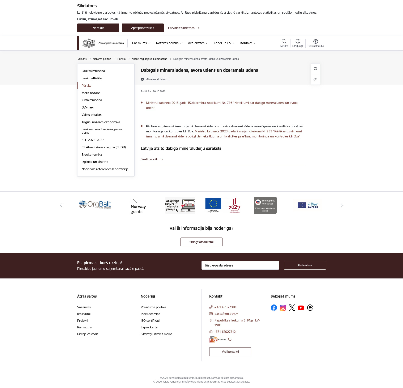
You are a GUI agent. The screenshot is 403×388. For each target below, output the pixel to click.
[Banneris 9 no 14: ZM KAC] (265, 205)
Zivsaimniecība (92, 100)
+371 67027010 (225, 307)
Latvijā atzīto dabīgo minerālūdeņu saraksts (181, 148)
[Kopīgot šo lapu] (315, 79)
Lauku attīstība (92, 78)
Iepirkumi (83, 314)
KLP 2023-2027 (93, 140)
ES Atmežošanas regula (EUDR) (104, 147)
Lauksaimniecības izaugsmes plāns (102, 131)
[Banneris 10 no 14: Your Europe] (307, 205)
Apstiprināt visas (142, 28)
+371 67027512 (225, 332)
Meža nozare (91, 93)
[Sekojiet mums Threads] (310, 307)
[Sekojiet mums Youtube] (301, 307)
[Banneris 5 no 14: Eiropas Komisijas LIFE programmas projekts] (95, 205)
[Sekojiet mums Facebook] (274, 307)
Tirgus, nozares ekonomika (101, 122)
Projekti (82, 321)
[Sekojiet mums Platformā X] (292, 307)
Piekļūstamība (150, 314)
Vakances (84, 307)
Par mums (84, 327)
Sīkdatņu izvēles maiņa (157, 334)
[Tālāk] (342, 205)
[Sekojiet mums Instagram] (283, 308)
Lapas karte (149, 327)
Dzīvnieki (88, 107)
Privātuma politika (153, 307)
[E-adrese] (217, 339)
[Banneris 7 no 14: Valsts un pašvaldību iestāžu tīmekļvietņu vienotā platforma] (180, 205)
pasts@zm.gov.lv (226, 314)
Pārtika (87, 86)
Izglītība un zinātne (95, 162)
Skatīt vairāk (149, 159)
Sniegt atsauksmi (201, 242)
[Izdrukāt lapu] (315, 69)
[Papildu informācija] (229, 339)
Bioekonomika (92, 155)
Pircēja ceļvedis (87, 334)
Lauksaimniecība (93, 71)
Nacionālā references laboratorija (105, 169)
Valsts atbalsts (92, 115)
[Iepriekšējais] (61, 205)
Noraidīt (98, 28)
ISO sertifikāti (150, 321)
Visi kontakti (230, 352)
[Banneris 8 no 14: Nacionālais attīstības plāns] (223, 205)
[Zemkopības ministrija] (103, 43)
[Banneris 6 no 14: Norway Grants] (137, 205)
